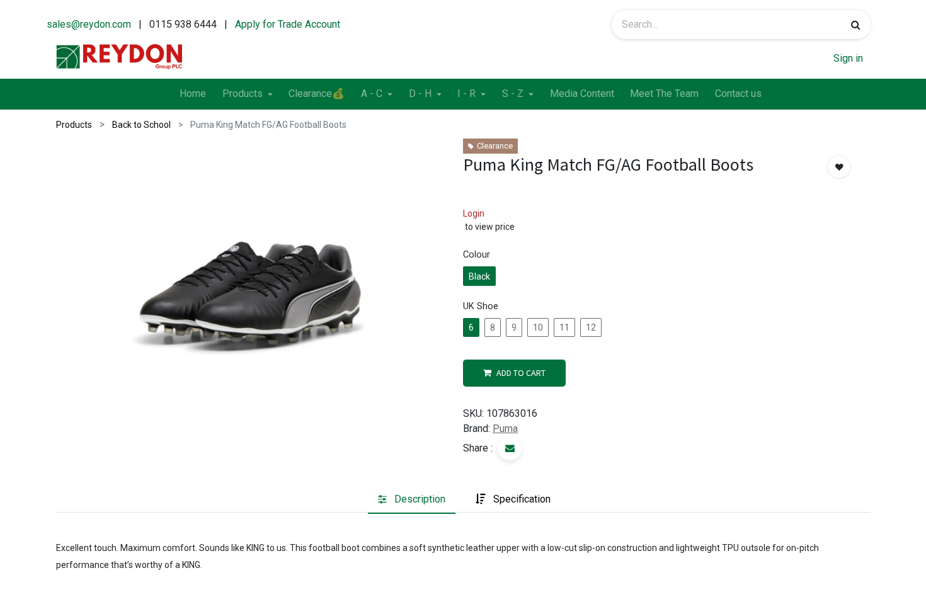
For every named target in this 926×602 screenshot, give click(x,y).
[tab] (411, 499)
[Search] (856, 24)
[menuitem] (192, 94)
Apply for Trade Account (287, 24)
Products (74, 125)
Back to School (141, 125)
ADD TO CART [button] (521, 372)
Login (473, 213)
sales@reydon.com (89, 24)
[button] (839, 167)
